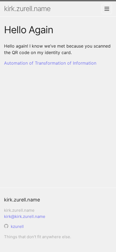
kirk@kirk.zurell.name (24, 216)
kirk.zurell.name (27, 8)
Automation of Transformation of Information (50, 63)
